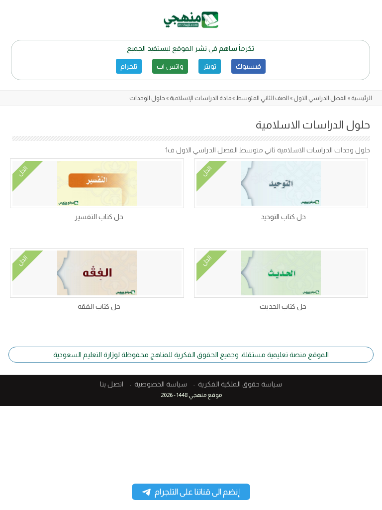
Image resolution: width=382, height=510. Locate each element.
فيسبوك (248, 66)
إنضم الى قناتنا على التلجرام (197, 492)
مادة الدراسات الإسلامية (200, 98)
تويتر (209, 66)
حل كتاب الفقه (99, 306)
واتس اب (170, 66)
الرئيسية (361, 98)
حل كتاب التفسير (99, 217)
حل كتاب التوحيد (283, 217)
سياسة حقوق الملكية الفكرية (240, 384)
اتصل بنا (111, 384)
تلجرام (128, 66)
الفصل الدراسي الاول (320, 98)
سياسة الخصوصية (160, 384)
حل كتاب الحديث (283, 306)
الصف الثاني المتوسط (262, 98)
